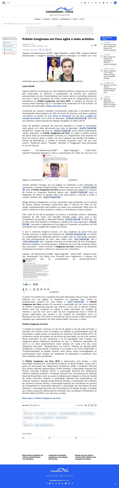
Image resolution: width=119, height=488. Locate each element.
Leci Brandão (28, 417)
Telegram (9, 49)
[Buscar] (115, 2)
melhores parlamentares (68, 413)
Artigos (54, 19)
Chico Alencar (29, 241)
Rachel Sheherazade (87, 413)
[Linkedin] (96, 3)
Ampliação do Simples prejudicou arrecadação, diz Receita (58, 457)
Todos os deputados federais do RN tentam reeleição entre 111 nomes (110, 102)
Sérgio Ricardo (61, 417)
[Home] (59, 10)
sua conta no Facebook (59, 116)
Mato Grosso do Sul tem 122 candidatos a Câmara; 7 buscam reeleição (110, 60)
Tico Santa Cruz (48, 417)
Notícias (37, 19)
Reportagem (27, 425)
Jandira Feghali (86, 128)
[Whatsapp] (81, 3)
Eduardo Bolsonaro (75, 118)
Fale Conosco (69, 476)
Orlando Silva (72, 219)
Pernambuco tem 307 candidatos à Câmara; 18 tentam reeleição (110, 47)
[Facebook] (88, 3)
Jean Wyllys (28, 413)
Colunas (46, 19)
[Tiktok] (107, 3)
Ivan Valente (80, 239)
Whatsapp (9, 46)
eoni (37, 417)
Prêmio (82, 19)
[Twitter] (92, 3)
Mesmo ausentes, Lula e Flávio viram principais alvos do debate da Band (110, 74)
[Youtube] (103, 3)
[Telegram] (85, 3)
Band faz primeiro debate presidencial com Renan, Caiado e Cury (110, 88)
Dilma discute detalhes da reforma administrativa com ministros (32, 457)
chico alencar (40, 413)
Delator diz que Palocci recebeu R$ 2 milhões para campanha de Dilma (85, 457)
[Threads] (111, 3)
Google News (10, 53)
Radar (75, 19)
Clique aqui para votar (56, 106)
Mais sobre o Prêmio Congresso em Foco (41, 398)
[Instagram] (99, 3)
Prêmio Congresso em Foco (43, 425)
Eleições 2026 (65, 19)
